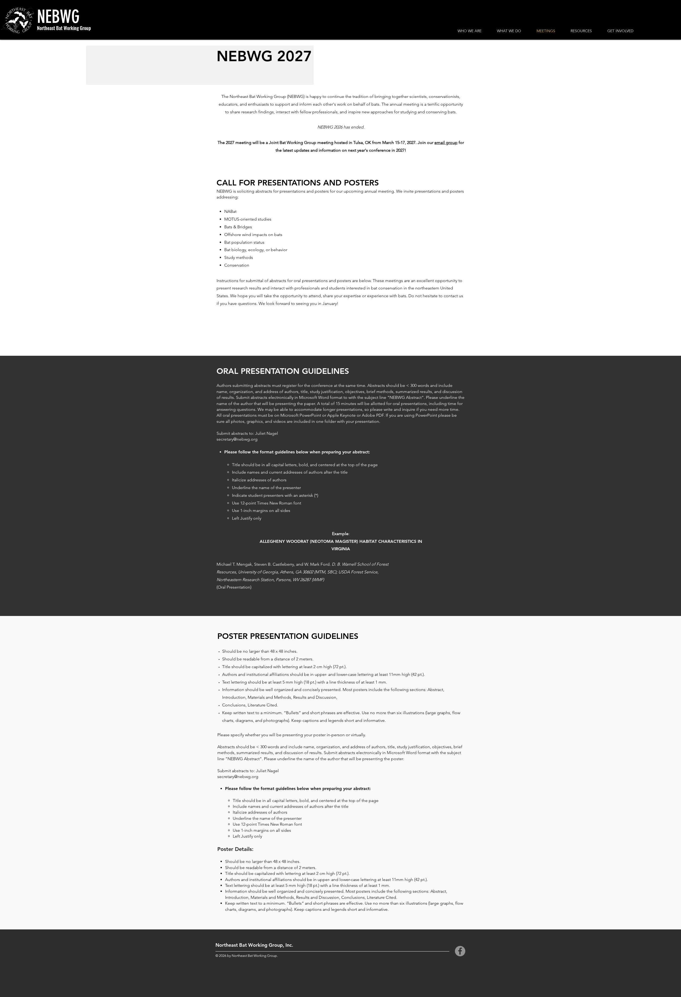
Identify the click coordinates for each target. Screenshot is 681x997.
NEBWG (58, 16)
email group (446, 142)
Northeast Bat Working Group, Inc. (254, 945)
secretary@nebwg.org (237, 439)
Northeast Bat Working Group (64, 27)
